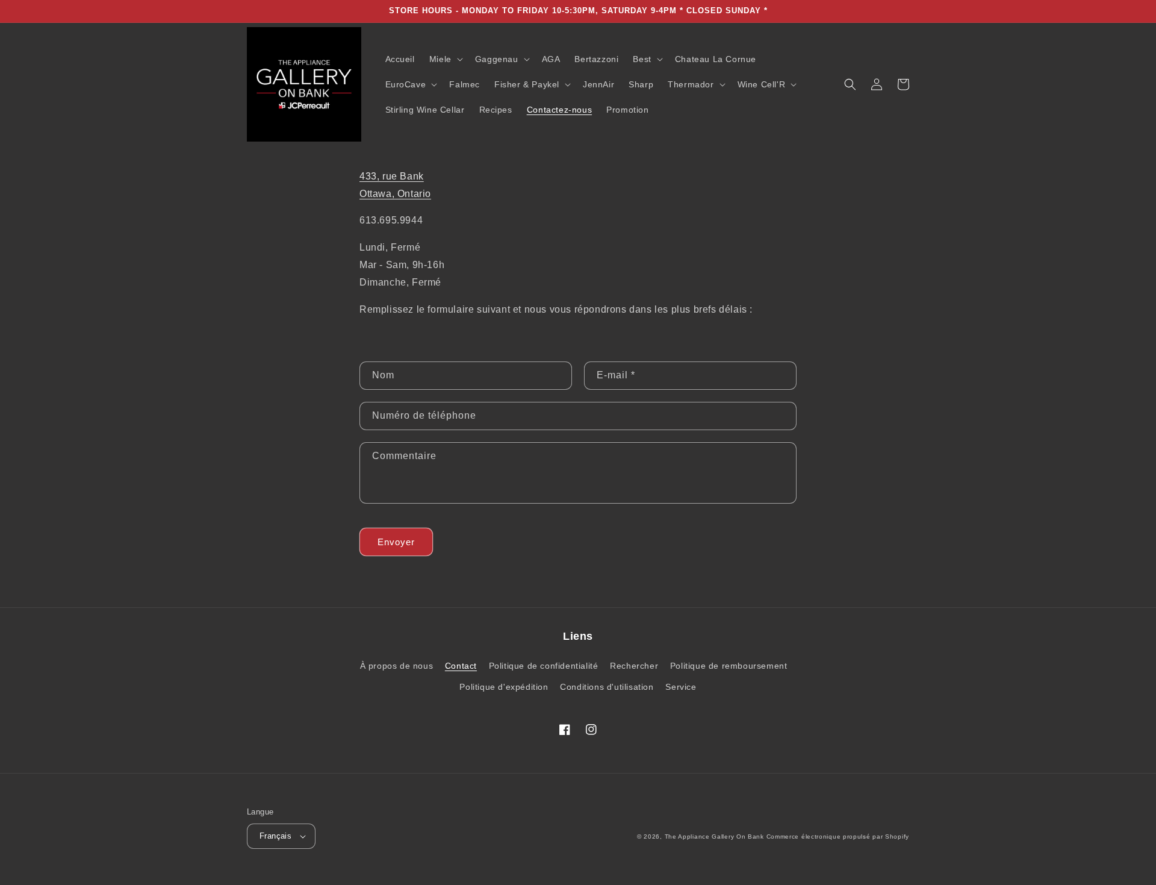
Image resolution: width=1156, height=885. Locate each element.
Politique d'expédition (503, 687)
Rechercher (634, 666)
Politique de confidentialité (543, 666)
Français (275, 835)
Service (680, 687)
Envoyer (396, 542)
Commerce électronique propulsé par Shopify (837, 836)
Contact (461, 666)
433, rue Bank (391, 176)
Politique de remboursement (729, 666)
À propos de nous (397, 666)
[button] (445, 59)
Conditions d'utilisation (606, 687)
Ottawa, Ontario (395, 194)
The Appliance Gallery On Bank (714, 836)
